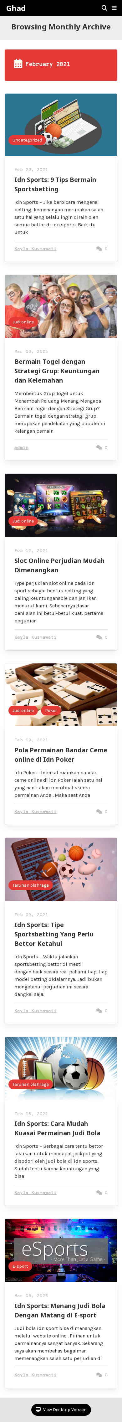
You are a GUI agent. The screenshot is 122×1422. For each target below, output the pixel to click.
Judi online (23, 322)
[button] (114, 8)
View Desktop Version (64, 1409)
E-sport (20, 1266)
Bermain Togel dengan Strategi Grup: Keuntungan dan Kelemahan (57, 370)
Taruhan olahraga (31, 885)
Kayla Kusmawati (35, 249)
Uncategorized (27, 140)
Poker (51, 710)
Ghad (16, 8)
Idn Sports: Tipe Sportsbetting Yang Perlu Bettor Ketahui (54, 934)
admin (21, 448)
